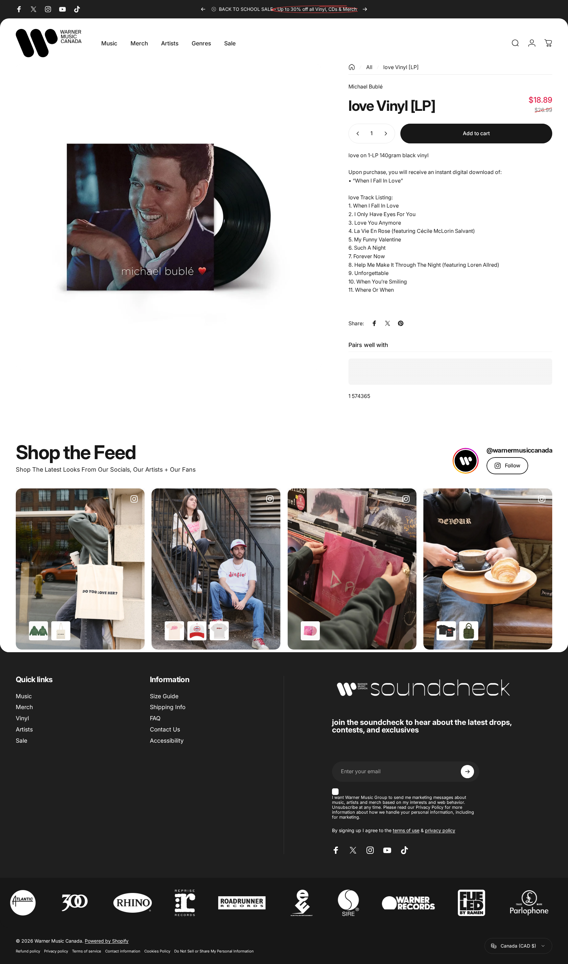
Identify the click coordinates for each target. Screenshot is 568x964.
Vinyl (22, 718)
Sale (21, 740)
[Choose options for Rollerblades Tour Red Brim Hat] (196, 630)
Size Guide (164, 696)
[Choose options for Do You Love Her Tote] (60, 630)
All (369, 67)
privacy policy (440, 830)
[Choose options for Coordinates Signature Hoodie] (38, 630)
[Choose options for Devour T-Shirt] (446, 630)
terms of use (406, 830)
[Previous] (203, 9)
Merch (24, 707)
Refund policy (28, 951)
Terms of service (86, 951)
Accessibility (167, 740)
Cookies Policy (157, 951)
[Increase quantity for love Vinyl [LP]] (387, 133)
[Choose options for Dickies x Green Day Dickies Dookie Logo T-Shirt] (219, 630)
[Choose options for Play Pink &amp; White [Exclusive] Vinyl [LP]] (310, 630)
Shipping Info (167, 707)
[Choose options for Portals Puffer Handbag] (468, 630)
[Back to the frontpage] (351, 67)
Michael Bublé (365, 86)
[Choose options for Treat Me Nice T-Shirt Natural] (174, 630)
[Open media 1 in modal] (168, 217)
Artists (24, 729)
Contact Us (165, 729)
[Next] (365, 9)
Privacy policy (56, 951)
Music (24, 696)
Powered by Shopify (107, 941)
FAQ (155, 718)
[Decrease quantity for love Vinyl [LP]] (356, 133)
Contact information (122, 951)
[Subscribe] (467, 771)
